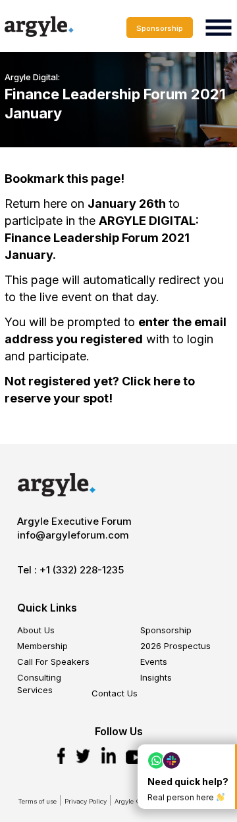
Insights (156, 677)
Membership (42, 646)
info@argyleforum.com (73, 535)
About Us (36, 630)
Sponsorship (159, 28)
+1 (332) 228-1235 (82, 570)
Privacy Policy (86, 801)
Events (153, 661)
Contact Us (115, 693)
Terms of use (37, 801)
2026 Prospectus (175, 646)
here (166, 381)
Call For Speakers (53, 661)
